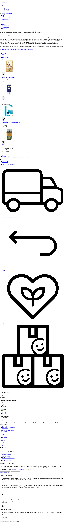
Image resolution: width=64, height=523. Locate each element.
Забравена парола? (5, 435)
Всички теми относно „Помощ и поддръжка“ (10, 11)
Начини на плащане (7, 10)
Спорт (3, 54)
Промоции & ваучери (5, 429)
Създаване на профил (5, 19)
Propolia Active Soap (5, 161)
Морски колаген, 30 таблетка (11, 122)
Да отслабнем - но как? (5, 156)
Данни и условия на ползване (6, 454)
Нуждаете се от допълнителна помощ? (8, 430)
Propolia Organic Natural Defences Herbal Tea (8, 164)
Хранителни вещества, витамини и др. (8, 55)
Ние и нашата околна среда (6, 441)
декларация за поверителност (18, 469)
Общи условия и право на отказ (7, 455)
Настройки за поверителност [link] (6, 457)
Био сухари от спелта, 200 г (9, 77)
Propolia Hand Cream (5, 162)
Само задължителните (16, 521)
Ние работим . (9, 5)
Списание (3, 440)
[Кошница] (33, 22)
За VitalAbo (3, 444)
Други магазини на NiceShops (6, 460)
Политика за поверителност (4, 472)
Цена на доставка (6, 9)
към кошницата (4, 2)
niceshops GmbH (6, 452)
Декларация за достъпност (6, 456)
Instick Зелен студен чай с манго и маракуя (8, 163)
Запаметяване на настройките (5, 521)
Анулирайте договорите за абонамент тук (8, 458)
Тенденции (4, 56)
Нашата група (4, 445)
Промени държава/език (10, 451)
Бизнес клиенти (4, 431)
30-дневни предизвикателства (6, 155)
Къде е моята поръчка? (5, 436)
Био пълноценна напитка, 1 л (9, 101)
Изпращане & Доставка (5, 426)
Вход (3, 16)
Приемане (10, 521)
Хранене (4, 53)
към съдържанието (5, 1)
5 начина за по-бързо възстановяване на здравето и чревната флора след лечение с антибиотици (16, 157)
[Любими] (2, 20)
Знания (4, 52)
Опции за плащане (5, 428)
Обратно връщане (6, 8)
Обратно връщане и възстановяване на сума (8, 427)
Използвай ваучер (4, 437)
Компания (3, 459)
